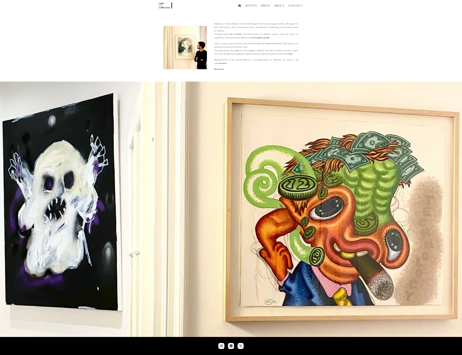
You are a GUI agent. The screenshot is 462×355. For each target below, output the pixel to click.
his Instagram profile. (260, 37)
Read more (219, 69)
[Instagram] (221, 346)
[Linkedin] (231, 346)
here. (291, 53)
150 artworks (236, 34)
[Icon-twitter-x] (241, 346)
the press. (223, 63)
